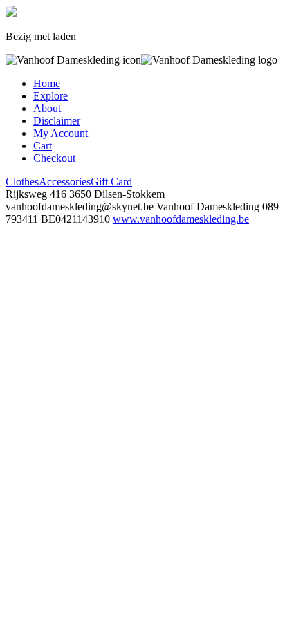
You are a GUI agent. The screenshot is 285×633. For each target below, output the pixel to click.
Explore (50, 96)
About (47, 108)
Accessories (65, 181)
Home (46, 83)
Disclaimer (56, 121)
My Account (60, 133)
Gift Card (111, 181)
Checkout (54, 158)
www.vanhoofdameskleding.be (181, 219)
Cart (42, 146)
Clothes (22, 181)
